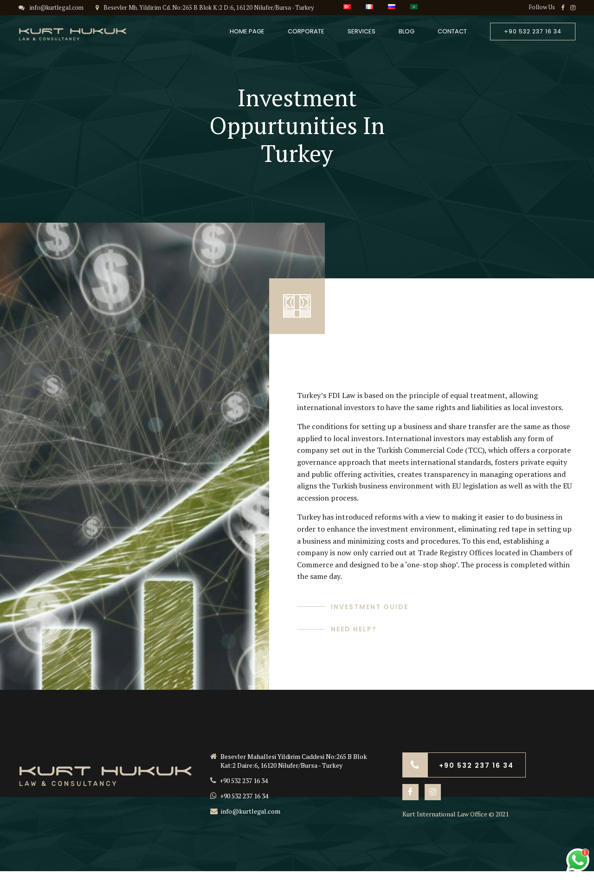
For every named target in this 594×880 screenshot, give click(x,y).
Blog (406, 31)
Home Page (247, 31)
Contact (452, 31)
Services (361, 31)
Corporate (306, 31)
